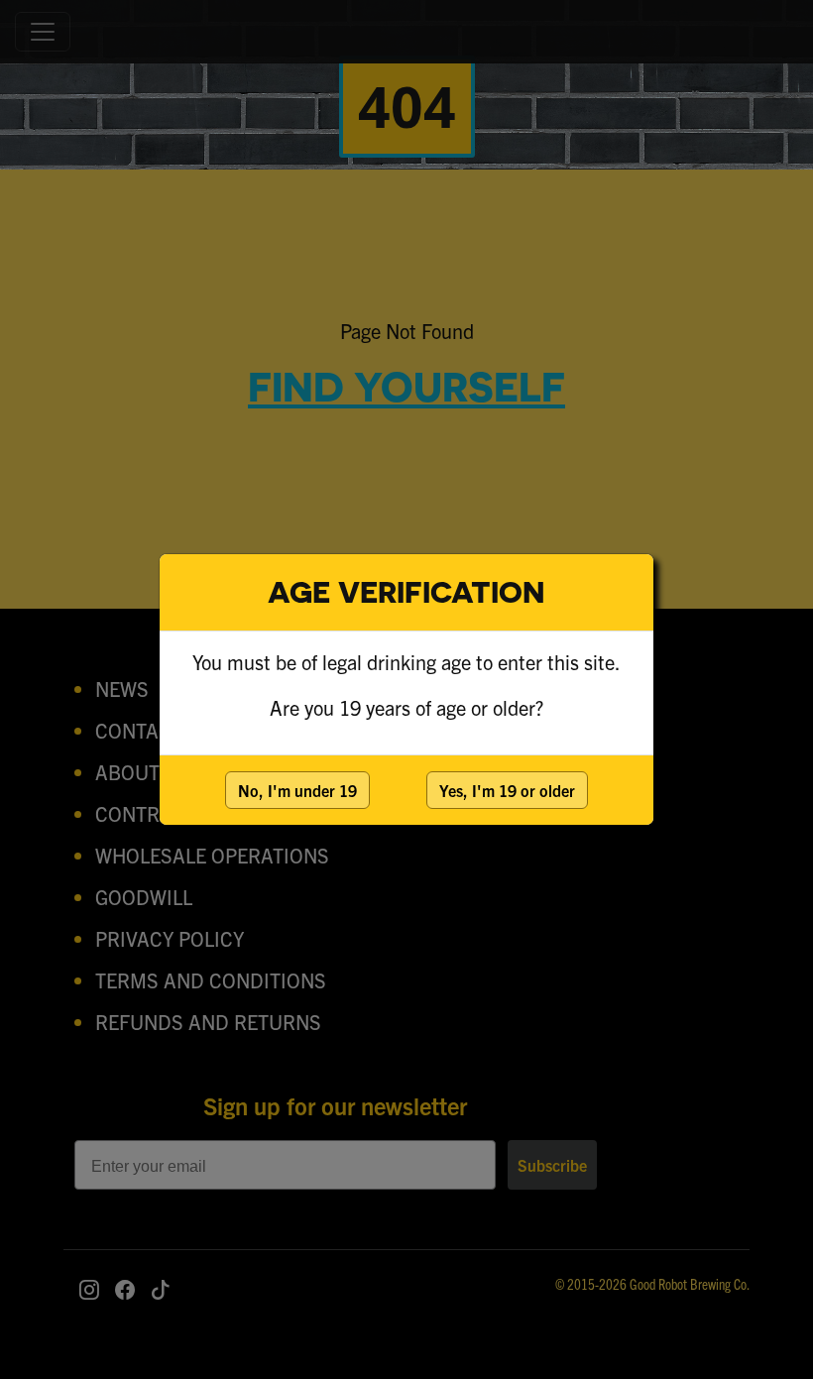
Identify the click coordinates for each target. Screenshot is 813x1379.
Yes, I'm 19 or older (507, 790)
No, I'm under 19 (297, 790)
